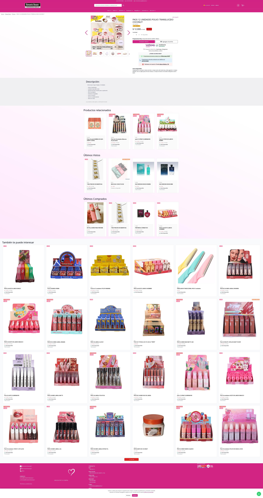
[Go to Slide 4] (107, 53)
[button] (107, 33)
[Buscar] (123, 5)
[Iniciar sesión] (238, 5)
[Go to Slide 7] (125, 53)
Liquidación (207, 5)
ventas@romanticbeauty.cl (26, 478)
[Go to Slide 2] (95, 53)
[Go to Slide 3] (101, 53)
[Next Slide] (129, 32)
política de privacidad (148, 492)
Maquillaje (136, 10)
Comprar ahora (143, 41)
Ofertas (212, 5)
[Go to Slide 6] (119, 53)
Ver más (132, 459)
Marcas (217, 5)
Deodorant (128, 10)
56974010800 (120, 1)
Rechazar (128, 495)
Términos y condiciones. (26, 484)
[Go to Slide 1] (89, 53)
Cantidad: (135, 32)
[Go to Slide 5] (113, 53)
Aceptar (135, 495)
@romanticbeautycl (27, 466)
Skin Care (152, 10)
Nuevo (114, 10)
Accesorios (144, 10)
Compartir (176, 17)
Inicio (108, 10)
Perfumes (121, 10)
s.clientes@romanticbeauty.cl (27, 480)
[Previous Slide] (86, 32)
